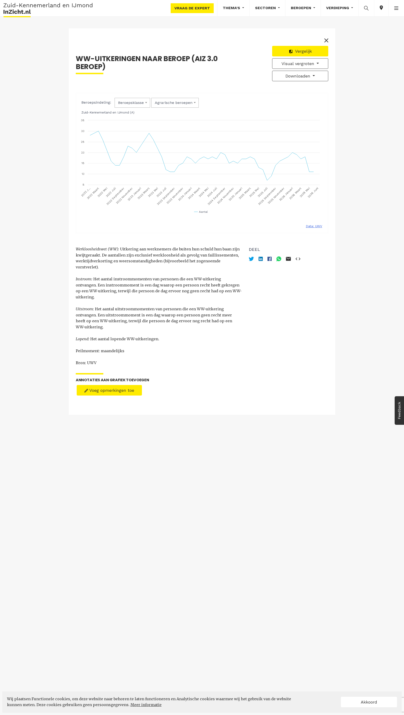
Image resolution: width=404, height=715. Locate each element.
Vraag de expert (192, 8)
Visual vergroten (298, 63)
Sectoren (266, 8)
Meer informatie (146, 704)
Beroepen (301, 8)
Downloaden (298, 75)
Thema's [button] (232, 8)
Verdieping (338, 8)
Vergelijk (303, 51)
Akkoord (369, 702)
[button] (366, 8)
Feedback (399, 410)
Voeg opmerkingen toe (111, 390)
